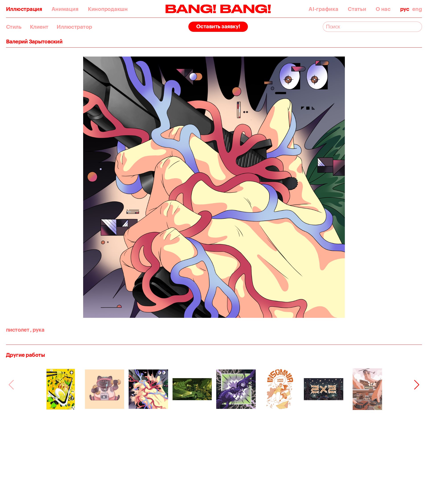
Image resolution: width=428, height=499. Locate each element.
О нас (383, 9)
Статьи (357, 9)
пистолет (17, 329)
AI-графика (323, 9)
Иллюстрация (24, 9)
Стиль (14, 27)
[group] (60, 389)
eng (417, 9)
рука (37, 329)
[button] (417, 385)
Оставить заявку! (218, 26)
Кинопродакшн (108, 9)
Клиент (39, 27)
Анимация (64, 9)
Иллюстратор (74, 27)
